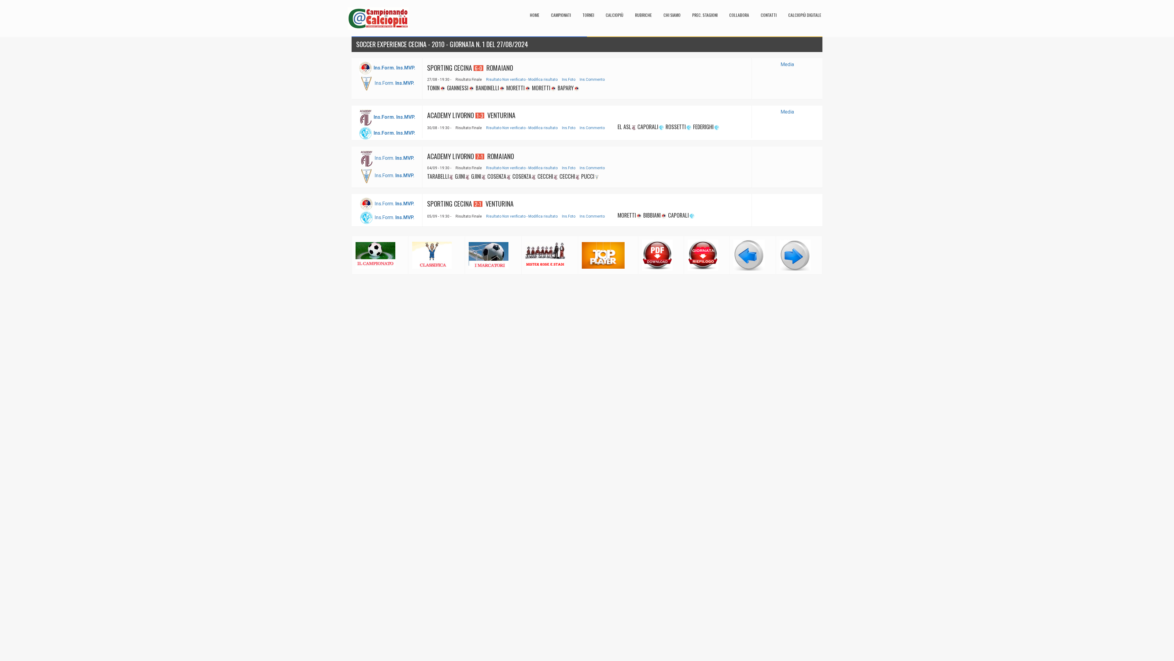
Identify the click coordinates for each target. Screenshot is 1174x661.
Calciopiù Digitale (804, 15)
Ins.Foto (568, 79)
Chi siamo (672, 15)
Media (787, 64)
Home (534, 15)
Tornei (588, 15)
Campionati (561, 15)
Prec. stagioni (705, 15)
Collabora (739, 15)
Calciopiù (614, 15)
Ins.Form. (384, 83)
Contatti (769, 15)
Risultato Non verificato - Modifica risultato (522, 79)
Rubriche (643, 15)
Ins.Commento (592, 79)
